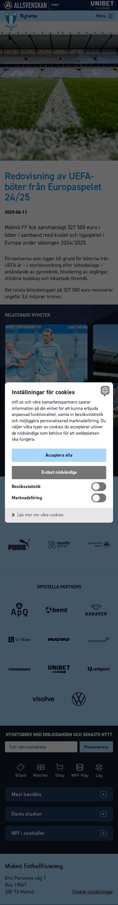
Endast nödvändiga (59, 472)
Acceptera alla (59, 455)
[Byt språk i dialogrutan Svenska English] (104, 391)
